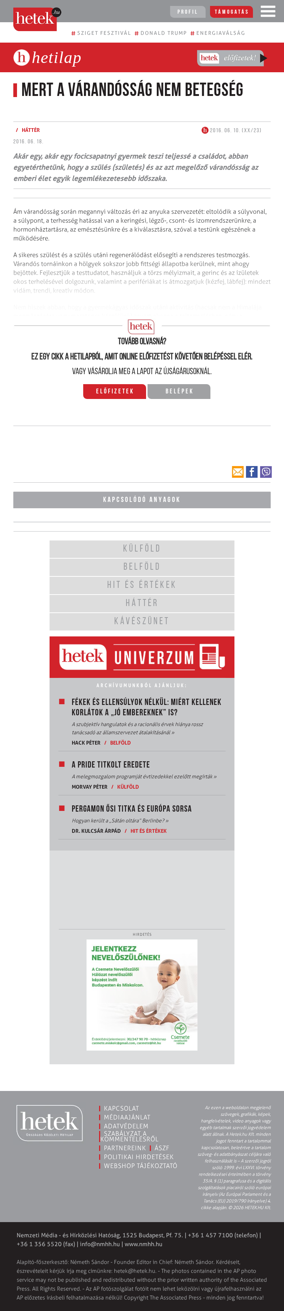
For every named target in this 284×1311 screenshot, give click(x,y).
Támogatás (232, 12)
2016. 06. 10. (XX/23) (235, 131)
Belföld (120, 742)
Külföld (128, 786)
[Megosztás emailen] (238, 472)
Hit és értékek (149, 831)
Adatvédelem (126, 1126)
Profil (188, 12)
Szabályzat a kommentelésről (129, 1136)
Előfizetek (115, 392)
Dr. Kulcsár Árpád (96, 831)
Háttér (31, 130)
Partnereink (125, 1148)
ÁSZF (162, 1148)
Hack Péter (86, 742)
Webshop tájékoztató (141, 1165)
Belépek (180, 392)
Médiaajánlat (127, 1117)
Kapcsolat (121, 1108)
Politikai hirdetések (139, 1157)
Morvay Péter (90, 786)
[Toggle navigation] (268, 13)
